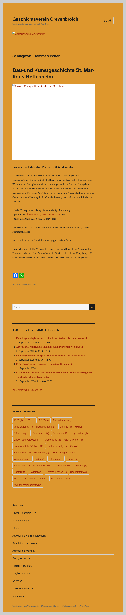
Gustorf (76, 446)
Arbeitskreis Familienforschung (29, 535)
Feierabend (41, 433)
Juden (40, 459)
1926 (18, 420)
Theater (20, 478)
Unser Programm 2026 (24, 513)
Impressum (18, 596)
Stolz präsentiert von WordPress (75, 605)
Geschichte (53, 439)
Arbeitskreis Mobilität (23, 550)
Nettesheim (22, 465)
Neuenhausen (42, 465)
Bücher (16, 528)
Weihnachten (38, 478)
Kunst (72, 459)
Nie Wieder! (64, 465)
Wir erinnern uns (61, 478)
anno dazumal (23, 426)
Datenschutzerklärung (24, 588)
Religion (36, 472)
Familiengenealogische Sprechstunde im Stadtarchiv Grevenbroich (50, 355)
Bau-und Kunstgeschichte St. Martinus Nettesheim (53, 73)
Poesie (81, 465)
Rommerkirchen (56, 472)
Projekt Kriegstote (22, 566)
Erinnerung (21, 433)
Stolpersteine (79, 472)
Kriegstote (56, 459)
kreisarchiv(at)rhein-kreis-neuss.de (43, 214)
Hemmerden (22, 452)
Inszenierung (22, 459)
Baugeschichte (46, 426)
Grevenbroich (73, 439)
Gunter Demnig (57, 446)
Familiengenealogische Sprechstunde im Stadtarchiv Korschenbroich (51, 338)
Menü (107, 20)
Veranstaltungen (21, 520)
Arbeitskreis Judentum (24, 543)
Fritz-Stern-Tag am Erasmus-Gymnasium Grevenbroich (45, 364)
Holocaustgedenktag (65, 452)
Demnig (66, 426)
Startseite (17, 505)
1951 (30, 420)
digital (80, 426)
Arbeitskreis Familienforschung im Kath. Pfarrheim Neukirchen (49, 346)
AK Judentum (62, 420)
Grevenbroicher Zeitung (28, 446)
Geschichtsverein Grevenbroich (45, 19)
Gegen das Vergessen (27, 439)
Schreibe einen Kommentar (24, 284)
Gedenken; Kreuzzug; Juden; (70, 433)
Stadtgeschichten (21, 558)
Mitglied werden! (21, 573)
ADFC (44, 420)
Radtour (20, 472)
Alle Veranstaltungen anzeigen (27, 389)
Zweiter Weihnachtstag (28, 485)
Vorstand (17, 581)
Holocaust (41, 452)
